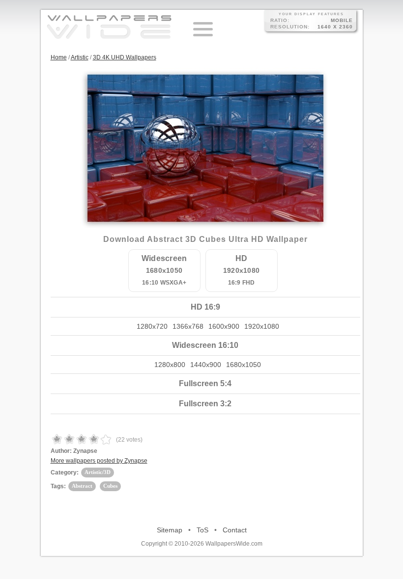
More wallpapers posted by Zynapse (99, 460)
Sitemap (169, 530)
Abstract (82, 486)
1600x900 (223, 326)
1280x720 (152, 326)
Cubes (110, 486)
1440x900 (205, 364)
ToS (202, 530)
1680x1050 (243, 364)
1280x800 (169, 364)
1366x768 (188, 326)
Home (59, 57)
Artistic (79, 57)
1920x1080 (261, 326)
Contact (235, 530)
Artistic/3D (98, 472)
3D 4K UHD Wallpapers (124, 57)
